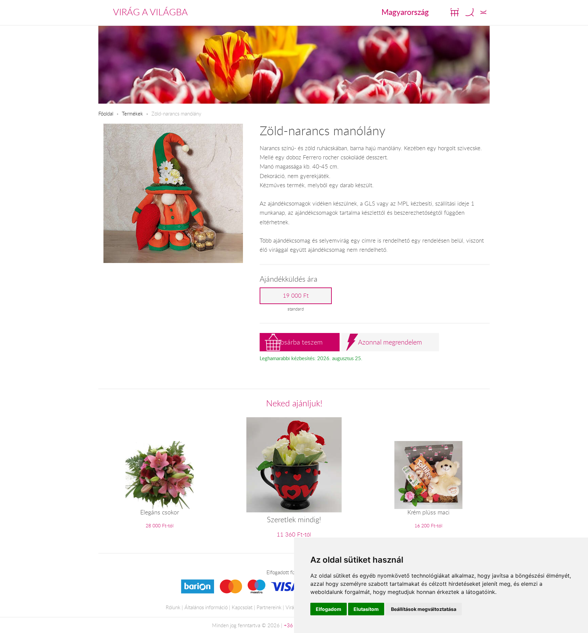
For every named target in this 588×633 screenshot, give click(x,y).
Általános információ (206, 607)
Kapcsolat (242, 607)
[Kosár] (455, 12)
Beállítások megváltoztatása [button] (423, 609)
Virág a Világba (150, 12)
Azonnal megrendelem (390, 342)
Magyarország (405, 12)
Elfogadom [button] (328, 609)
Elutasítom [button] (366, 609)
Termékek (132, 113)
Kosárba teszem (299, 342)
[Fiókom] (483, 12)
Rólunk (173, 607)
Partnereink (269, 607)
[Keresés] (470, 12)
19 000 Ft (296, 295)
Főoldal (105, 113)
